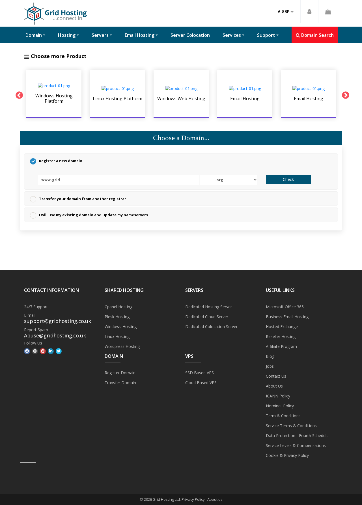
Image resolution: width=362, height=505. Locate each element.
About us (215, 499)
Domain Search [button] (317, 35)
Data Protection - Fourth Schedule (297, 435)
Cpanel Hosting (118, 306)
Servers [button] (100, 35)
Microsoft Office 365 (285, 306)
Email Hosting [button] (139, 35)
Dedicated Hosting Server (208, 306)
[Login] (309, 11)
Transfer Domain (120, 382)
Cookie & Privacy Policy (287, 455)
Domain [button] (33, 35)
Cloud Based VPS (201, 382)
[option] (54, 94)
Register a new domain (60, 160)
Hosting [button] (67, 35)
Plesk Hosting (117, 316)
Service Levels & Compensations (296, 445)
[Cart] (328, 11)
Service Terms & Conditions (291, 425)
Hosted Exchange (282, 326)
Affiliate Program (281, 346)
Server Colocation (190, 35)
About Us (274, 386)
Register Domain (120, 372)
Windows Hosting (121, 326)
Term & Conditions (283, 415)
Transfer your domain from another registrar (82, 198)
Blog (270, 356)
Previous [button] (18, 94)
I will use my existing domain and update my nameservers (93, 214)
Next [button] (344, 94)
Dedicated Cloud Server (206, 316)
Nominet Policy (280, 405)
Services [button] (232, 35)
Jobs (270, 366)
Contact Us (276, 376)
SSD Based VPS (199, 372)
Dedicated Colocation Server (211, 326)
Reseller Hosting (281, 336)
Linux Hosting (117, 336)
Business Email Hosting (287, 316)
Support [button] (266, 35)
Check (288, 179)
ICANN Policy (278, 396)
